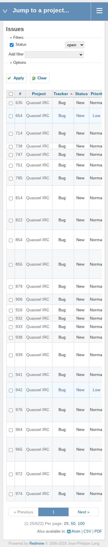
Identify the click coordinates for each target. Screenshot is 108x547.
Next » (84, 512)
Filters (18, 38)
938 (19, 337)
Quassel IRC (37, 102)
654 (19, 115)
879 (19, 286)
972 (19, 473)
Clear (42, 78)
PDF (98, 531)
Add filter (16, 54)
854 (19, 239)
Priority (98, 93)
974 (19, 493)
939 (19, 354)
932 (19, 318)
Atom (75, 531)
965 (19, 449)
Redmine (36, 544)
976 (19, 409)
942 (19, 389)
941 (19, 374)
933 (19, 326)
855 (19, 264)
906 (19, 299)
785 (19, 178)
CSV (87, 531)
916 (19, 310)
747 (19, 154)
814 (19, 197)
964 (19, 429)
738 (19, 146)
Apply (19, 78)
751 (19, 165)
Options (19, 63)
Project (39, 93)
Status (20, 45)
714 (19, 133)
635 (19, 102)
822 (19, 220)
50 (73, 523)
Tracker (61, 93)
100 (81, 523)
